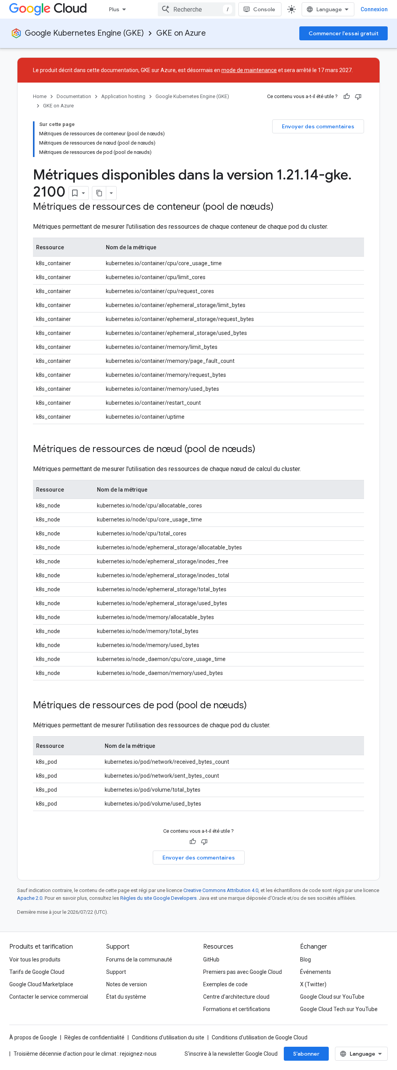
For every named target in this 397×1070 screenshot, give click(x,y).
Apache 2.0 (29, 898)
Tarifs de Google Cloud (36, 972)
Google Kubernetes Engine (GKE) (84, 33)
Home (40, 96)
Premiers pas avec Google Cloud (242, 972)
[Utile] (346, 96)
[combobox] (196, 9)
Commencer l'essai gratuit (343, 33)
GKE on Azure (181, 33)
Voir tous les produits (34, 959)
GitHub (211, 959)
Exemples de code (225, 984)
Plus (114, 9)
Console (264, 9)
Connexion (374, 9)
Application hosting (123, 96)
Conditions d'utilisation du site (168, 1037)
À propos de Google (33, 1037)
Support (116, 972)
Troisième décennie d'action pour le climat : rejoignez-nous (85, 1054)
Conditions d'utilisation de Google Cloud (259, 1037)
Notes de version (126, 984)
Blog (305, 959)
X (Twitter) (313, 984)
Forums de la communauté (139, 959)
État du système (126, 997)
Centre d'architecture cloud (236, 997)
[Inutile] (358, 96)
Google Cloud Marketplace (41, 984)
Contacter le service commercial (48, 997)
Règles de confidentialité (94, 1037)
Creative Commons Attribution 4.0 (220, 890)
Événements (315, 972)
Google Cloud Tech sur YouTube (339, 1009)
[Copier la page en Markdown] (99, 193)
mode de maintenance (249, 70)
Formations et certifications (236, 1009)
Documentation (74, 96)
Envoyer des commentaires (318, 126)
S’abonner (306, 1053)
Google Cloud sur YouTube (332, 997)
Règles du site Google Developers (158, 898)
